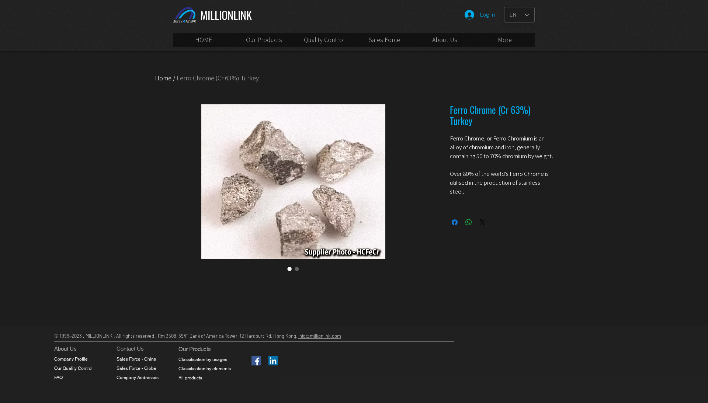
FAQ (58, 377)
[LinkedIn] (273, 360)
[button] (384, 42)
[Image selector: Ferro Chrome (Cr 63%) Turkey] (289, 268)
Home (163, 77)
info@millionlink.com (319, 336)
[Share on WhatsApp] (468, 222)
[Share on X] (482, 222)
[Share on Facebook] (454, 222)
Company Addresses (138, 377)
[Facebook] (256, 360)
